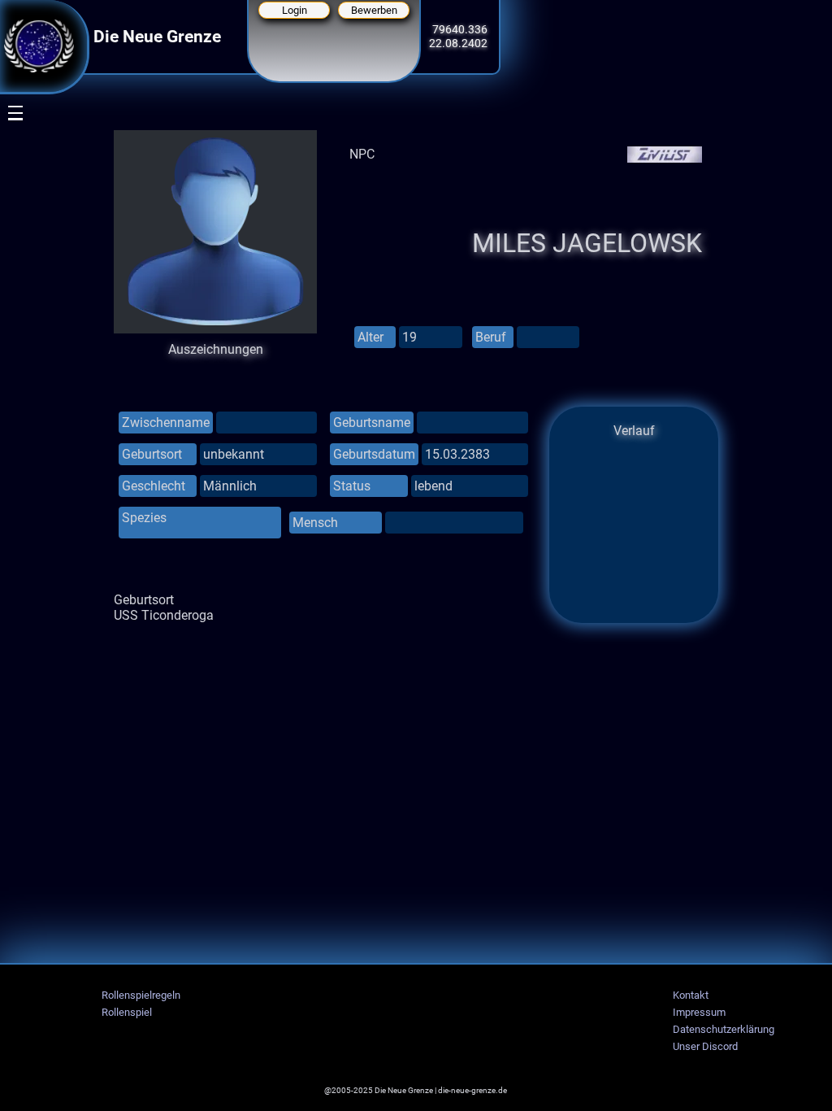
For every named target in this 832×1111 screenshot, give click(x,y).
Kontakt (690, 995)
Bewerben (374, 10)
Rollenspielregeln (141, 995)
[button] (5, 184)
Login (294, 10)
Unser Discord (705, 1046)
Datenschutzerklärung (723, 1029)
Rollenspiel (127, 1012)
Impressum (699, 1012)
